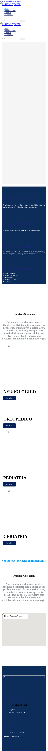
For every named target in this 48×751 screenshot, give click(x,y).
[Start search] (23, 21)
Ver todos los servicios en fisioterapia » (24, 560)
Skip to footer (16, 1)
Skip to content (5, 1)
